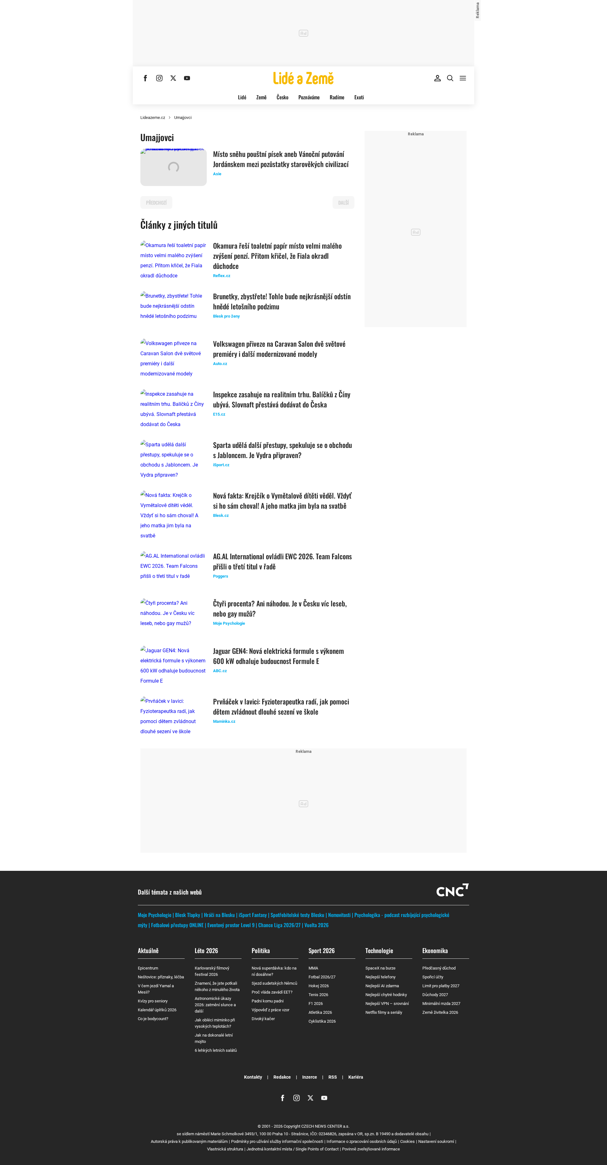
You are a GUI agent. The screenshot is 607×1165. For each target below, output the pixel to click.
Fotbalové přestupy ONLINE (177, 925)
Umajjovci (183, 117)
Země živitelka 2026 (440, 1012)
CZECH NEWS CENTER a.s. (325, 1126)
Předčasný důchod (439, 968)
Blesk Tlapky (187, 915)
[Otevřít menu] (463, 78)
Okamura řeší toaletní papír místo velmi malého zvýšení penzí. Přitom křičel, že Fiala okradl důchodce (277, 255)
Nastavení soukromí (436, 1141)
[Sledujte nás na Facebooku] (145, 78)
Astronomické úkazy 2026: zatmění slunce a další (215, 1004)
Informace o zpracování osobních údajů (362, 1141)
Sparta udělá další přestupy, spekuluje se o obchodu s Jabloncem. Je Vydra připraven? (282, 450)
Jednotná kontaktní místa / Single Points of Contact (293, 1149)
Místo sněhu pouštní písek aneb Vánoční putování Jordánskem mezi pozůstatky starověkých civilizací (281, 159)
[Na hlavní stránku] (303, 78)
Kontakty (253, 1077)
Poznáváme (309, 97)
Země (261, 97)
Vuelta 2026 (316, 925)
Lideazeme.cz (152, 117)
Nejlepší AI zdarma (382, 985)
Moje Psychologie (154, 915)
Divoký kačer (263, 1018)
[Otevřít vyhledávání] (450, 78)
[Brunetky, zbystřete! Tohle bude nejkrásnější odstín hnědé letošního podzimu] (173, 309)
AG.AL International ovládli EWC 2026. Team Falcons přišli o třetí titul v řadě (282, 561)
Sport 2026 (322, 950)
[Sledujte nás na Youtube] (187, 78)
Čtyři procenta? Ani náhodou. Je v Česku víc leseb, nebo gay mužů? (280, 608)
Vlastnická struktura (225, 1149)
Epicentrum (148, 968)
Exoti (359, 97)
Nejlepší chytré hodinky (386, 994)
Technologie (379, 950)
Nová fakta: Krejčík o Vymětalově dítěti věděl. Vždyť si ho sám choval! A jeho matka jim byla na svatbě (282, 500)
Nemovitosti (339, 915)
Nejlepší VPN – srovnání (387, 1003)
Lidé (242, 97)
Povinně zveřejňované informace (371, 1149)
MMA (313, 968)
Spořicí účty (432, 977)
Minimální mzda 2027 (441, 1003)
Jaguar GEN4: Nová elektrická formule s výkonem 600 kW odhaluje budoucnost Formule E (278, 656)
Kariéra (355, 1077)
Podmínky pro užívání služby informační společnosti (277, 1141)
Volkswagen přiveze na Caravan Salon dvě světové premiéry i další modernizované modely (279, 348)
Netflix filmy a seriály (383, 1012)
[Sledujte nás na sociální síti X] (173, 78)
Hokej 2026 (319, 985)
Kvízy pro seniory (153, 1001)
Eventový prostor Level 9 (230, 925)
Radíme (337, 97)
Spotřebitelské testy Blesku (297, 915)
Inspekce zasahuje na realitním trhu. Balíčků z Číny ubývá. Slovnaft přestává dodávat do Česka (281, 399)
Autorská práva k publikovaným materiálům (189, 1141)
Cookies (407, 1141)
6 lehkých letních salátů (216, 1050)
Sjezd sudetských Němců (274, 983)
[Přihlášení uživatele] (437, 78)
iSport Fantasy (253, 915)
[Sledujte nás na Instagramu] (159, 78)
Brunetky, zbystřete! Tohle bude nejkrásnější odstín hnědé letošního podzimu (282, 301)
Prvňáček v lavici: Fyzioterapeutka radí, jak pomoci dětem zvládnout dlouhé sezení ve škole (281, 706)
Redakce (282, 1077)
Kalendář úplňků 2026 (157, 1009)
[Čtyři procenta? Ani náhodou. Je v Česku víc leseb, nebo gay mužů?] (173, 616)
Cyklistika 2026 (322, 1021)
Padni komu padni (268, 1001)
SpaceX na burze (380, 968)
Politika (261, 950)
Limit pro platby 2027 (440, 985)
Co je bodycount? (153, 1018)
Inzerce (309, 1077)
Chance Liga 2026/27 (279, 925)
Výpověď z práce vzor (270, 1009)
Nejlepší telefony (380, 977)
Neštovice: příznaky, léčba (161, 977)
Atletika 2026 (320, 1012)
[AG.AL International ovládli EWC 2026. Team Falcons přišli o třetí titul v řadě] (173, 569)
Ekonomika (435, 950)
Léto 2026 (206, 950)
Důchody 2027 (435, 994)
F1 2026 (316, 1003)
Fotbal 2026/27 (322, 977)
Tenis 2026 (318, 994)
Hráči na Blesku (219, 915)
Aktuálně (148, 950)
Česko (282, 97)
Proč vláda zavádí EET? (272, 992)
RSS (332, 1077)
